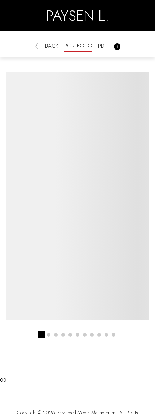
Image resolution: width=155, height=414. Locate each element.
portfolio (78, 46)
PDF (102, 46)
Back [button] (46, 46)
